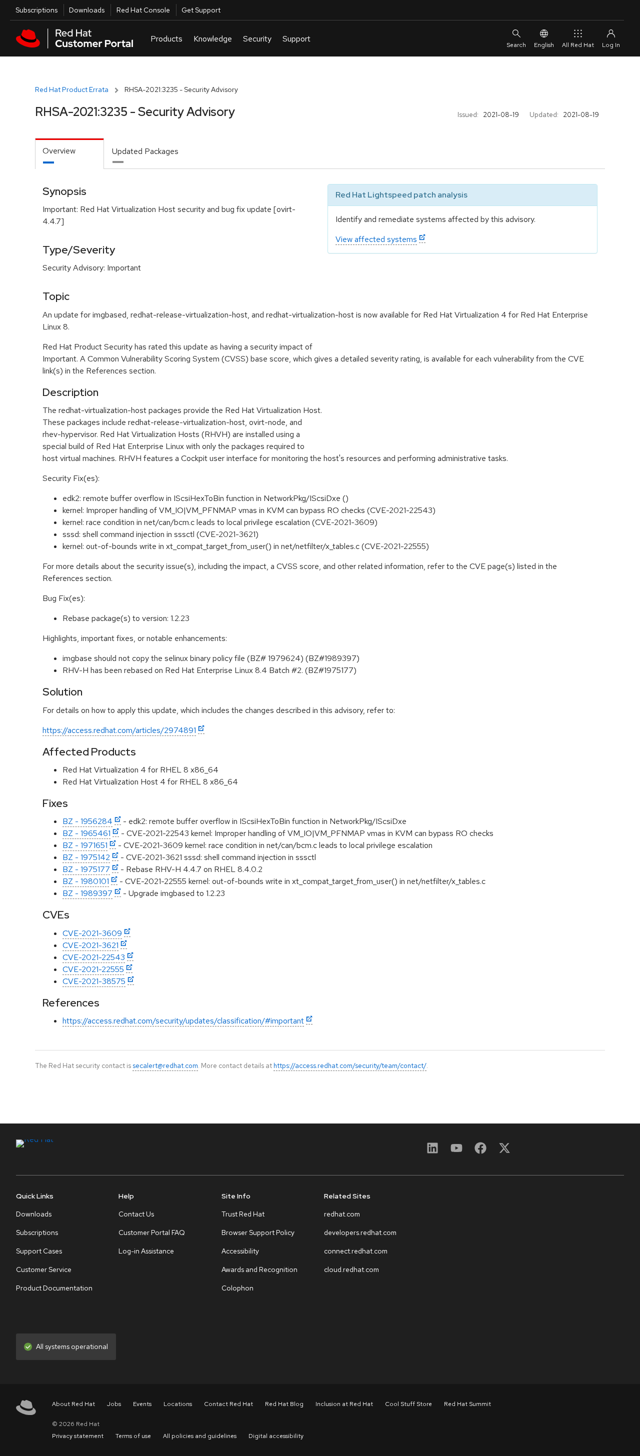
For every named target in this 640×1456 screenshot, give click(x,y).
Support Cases (39, 1251)
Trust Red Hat (243, 1214)
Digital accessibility (276, 1436)
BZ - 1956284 (87, 821)
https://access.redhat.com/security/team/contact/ (350, 1065)
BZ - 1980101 (85, 881)
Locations (178, 1404)
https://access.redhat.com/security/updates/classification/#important (183, 1021)
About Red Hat (73, 1404)
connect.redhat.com (356, 1251)
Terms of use (133, 1436)
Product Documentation (54, 1288)
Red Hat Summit (467, 1404)
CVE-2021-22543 (93, 957)
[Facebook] (480, 1151)
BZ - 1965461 (86, 833)
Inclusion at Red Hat (344, 1404)
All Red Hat (578, 45)
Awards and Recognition (260, 1269)
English (544, 45)
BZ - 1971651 (85, 845)
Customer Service (44, 1269)
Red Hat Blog (284, 1404)
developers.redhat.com (360, 1232)
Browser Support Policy (258, 1232)
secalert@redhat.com (165, 1065)
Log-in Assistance (146, 1251)
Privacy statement (78, 1436)
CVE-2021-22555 (93, 969)
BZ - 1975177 (86, 869)
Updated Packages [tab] (145, 151)
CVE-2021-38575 (94, 981)
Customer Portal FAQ (151, 1232)
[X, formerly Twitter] (504, 1151)
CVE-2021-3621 (90, 945)
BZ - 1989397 (87, 893)
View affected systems (376, 239)
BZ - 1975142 (86, 857)
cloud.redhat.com (351, 1269)
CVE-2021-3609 (92, 933)
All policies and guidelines (199, 1436)
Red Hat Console (143, 10)
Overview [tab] (59, 151)
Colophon (238, 1288)
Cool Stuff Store (408, 1404)
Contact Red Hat (228, 1404)
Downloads (86, 10)
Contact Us (136, 1214)
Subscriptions (37, 10)
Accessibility (240, 1251)
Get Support (201, 10)
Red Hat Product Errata (71, 89)
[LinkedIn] (432, 1151)
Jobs (114, 1404)
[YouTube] (456, 1151)
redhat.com (342, 1214)
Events (142, 1404)
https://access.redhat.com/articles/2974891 (119, 730)
